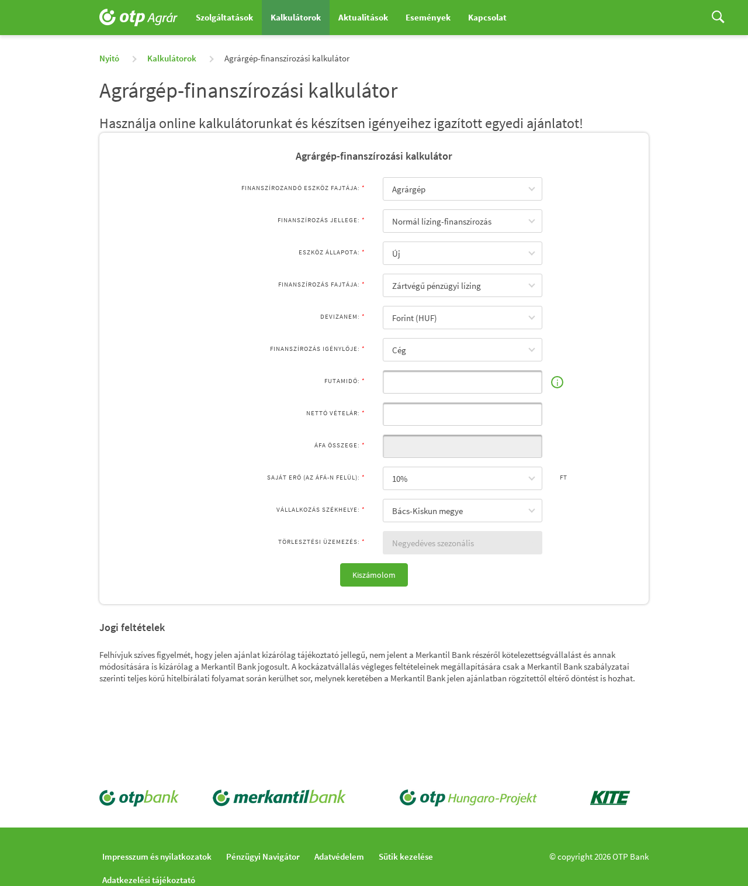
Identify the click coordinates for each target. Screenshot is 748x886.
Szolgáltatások (224, 17)
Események (428, 17)
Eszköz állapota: (329, 252)
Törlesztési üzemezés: (319, 541)
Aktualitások (363, 17)
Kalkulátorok (296, 17)
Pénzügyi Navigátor (263, 856)
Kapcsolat (487, 17)
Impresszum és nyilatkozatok (157, 856)
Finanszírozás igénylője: (315, 348)
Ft (563, 477)
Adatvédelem (339, 856)
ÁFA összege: (337, 445)
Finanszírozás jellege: (319, 220)
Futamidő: (342, 381)
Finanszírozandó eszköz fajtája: (300, 188)
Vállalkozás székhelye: (318, 509)
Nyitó (109, 58)
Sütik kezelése (406, 856)
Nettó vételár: (333, 413)
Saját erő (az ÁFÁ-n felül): (313, 477)
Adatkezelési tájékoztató (148, 879)
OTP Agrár (143, 17)
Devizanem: (340, 316)
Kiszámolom (374, 575)
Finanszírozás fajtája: (319, 284)
